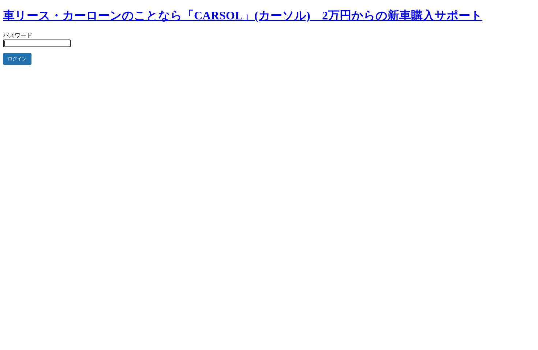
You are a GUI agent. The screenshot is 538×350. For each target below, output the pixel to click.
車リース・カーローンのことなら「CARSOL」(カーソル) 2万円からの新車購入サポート (242, 15)
